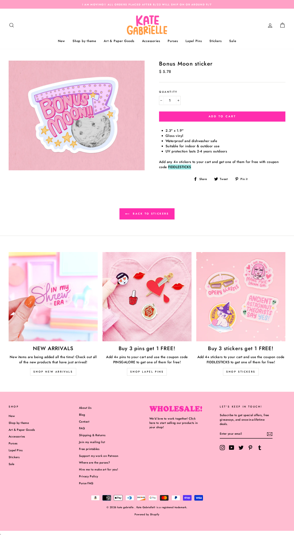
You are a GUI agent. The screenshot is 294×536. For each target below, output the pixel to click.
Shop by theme (84, 41)
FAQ (82, 428)
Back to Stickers (150, 213)
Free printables (89, 449)
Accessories (151, 41)
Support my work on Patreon (98, 456)
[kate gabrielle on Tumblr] (259, 447)
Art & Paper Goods (119, 41)
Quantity (168, 92)
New (61, 41)
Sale (232, 41)
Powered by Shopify (147, 514)
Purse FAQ (86, 483)
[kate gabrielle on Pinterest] (250, 447)
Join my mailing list (92, 442)
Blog (82, 414)
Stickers (215, 41)
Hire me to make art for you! (98, 469)
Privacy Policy (88, 476)
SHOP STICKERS (240, 372)
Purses (173, 41)
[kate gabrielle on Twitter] (241, 447)
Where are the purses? (94, 462)
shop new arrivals (53, 372)
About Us (85, 408)
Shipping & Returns (92, 435)
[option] (147, 4)
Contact (84, 421)
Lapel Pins (194, 41)
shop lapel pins (147, 372)
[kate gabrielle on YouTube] (231, 447)
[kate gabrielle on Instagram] (222, 447)
